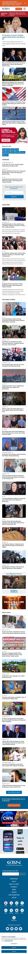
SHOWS (14, 892)
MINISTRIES (14, 879)
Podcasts (22, 152)
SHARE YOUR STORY (14, 805)
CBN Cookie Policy (9, 941)
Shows (17, 152)
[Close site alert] (25, 3)
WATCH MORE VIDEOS (14, 792)
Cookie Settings (14, 943)
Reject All (14, 947)
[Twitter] (20, 928)
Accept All (14, 951)
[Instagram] (16, 928)
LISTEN (14, 898)
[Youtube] (7, 928)
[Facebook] (11, 928)
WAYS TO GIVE (14, 884)
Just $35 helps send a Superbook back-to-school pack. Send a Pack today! (12, 3)
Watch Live (5, 155)
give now (18, 8)
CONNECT (14, 887)
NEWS (14, 890)
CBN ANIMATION (14, 895)
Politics (8, 149)
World (12, 149)
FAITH (14, 881)
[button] (24, 9)
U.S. (4, 149)
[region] (14, 943)
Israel (17, 149)
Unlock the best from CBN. (10, 871)
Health (12, 152)
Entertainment (6, 152)
